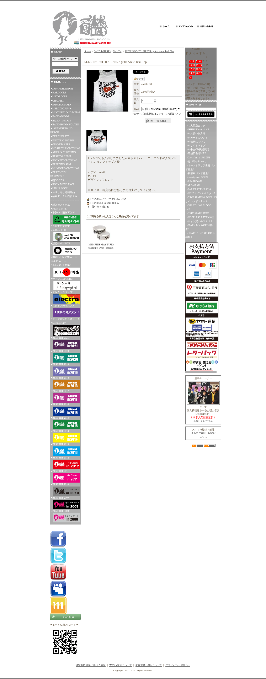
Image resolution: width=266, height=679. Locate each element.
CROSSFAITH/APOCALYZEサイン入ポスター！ (201, 199)
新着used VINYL (61, 243)
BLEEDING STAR (62, 164)
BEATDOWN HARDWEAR (58, 174)
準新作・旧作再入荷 (63, 212)
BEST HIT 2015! (61, 417)
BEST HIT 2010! (61, 484)
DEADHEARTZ (60, 136)
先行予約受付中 (61, 225)
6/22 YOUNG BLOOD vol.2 (198, 207)
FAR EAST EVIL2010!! (200, 189)
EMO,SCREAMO (61, 104)
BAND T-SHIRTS (61, 120)
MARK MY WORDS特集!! (199, 227)
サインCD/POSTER (62, 278)
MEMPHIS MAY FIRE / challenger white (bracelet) (101, 246)
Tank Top (117, 51)
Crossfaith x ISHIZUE (199, 157)
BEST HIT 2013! (61, 444)
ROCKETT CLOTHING (64, 160)
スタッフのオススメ (63, 305)
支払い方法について (120, 665)
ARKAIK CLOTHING (64, 152)
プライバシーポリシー (177, 665)
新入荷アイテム (61, 204)
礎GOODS (58, 180)
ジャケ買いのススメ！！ (66, 318)
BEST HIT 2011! (61, 471)
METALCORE (59, 96)
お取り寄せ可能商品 (63, 192)
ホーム (87, 51)
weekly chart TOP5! (198, 177)
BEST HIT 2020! (61, 351)
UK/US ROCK (60, 188)
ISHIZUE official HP (198, 129)
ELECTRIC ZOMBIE (63, 140)
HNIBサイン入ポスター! (201, 193)
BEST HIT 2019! (61, 364)
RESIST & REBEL (61, 156)
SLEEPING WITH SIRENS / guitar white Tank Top (149, 51)
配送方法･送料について (148, 665)
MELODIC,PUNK (61, 108)
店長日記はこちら (203, 421)
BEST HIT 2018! (61, 377)
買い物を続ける (100, 206)
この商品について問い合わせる (109, 199)
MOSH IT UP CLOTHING (66, 148)
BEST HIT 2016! (61, 404)
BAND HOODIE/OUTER (65, 124)
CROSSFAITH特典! (198, 213)
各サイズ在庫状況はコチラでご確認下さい (157, 113)
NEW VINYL (59, 208)
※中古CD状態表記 (198, 149)
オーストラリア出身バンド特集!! (200, 167)
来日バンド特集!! (61, 265)
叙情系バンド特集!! (198, 173)
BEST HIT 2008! (61, 511)
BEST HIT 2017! (61, 391)
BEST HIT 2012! (61, 457)
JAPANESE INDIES (63, 88)
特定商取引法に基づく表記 (91, 665)
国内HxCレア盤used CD (65, 257)
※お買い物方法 (196, 133)
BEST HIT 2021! (61, 337)
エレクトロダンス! (62, 292)
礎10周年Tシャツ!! (198, 161)
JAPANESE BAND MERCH (61, 130)
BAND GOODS (60, 116)
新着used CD (59, 230)
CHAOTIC (58, 100)
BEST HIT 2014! (61, 431)
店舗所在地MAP (197, 153)
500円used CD (59, 261)
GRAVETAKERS (61, 144)
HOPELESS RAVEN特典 (201, 217)
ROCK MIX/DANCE (63, 184)
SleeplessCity (59, 322)
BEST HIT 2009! (61, 497)
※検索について (196, 141)
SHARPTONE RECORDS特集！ (200, 235)
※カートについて (198, 137)
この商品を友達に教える (105, 202)
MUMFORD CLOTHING (65, 168)
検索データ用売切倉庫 (64, 196)
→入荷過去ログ (196, 125)
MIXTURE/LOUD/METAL (66, 112)
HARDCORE (59, 92)
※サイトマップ (196, 145)
